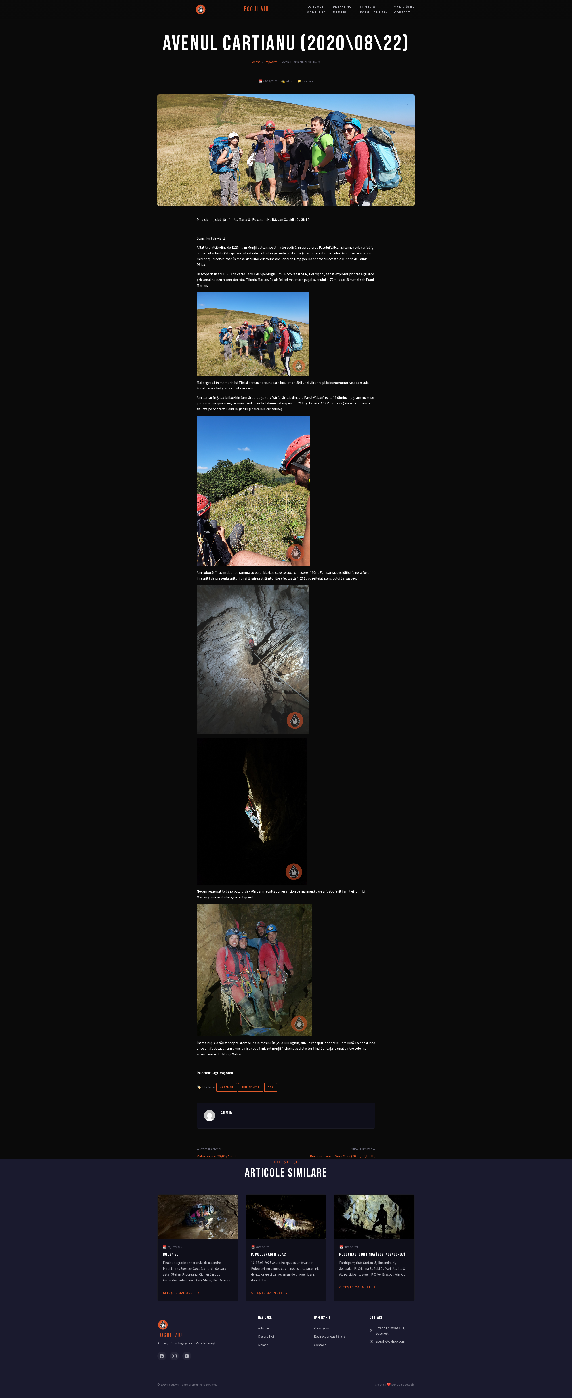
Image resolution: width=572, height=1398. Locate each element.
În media (367, 6)
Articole (315, 6)
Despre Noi (266, 1336)
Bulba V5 (171, 1254)
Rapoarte (271, 62)
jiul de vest (250, 1087)
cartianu (226, 1087)
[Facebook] (161, 1356)
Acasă (256, 62)
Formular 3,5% (373, 12)
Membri (339, 12)
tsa (270, 1087)
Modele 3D (316, 12)
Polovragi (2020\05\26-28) (217, 1156)
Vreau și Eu (321, 1328)
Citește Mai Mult (178, 1293)
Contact (402, 12)
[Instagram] (174, 1356)
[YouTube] (186, 1356)
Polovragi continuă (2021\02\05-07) (372, 1254)
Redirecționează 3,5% (329, 1336)
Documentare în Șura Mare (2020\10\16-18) (342, 1156)
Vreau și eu (404, 6)
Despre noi (343, 6)
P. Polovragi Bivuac (268, 1254)
